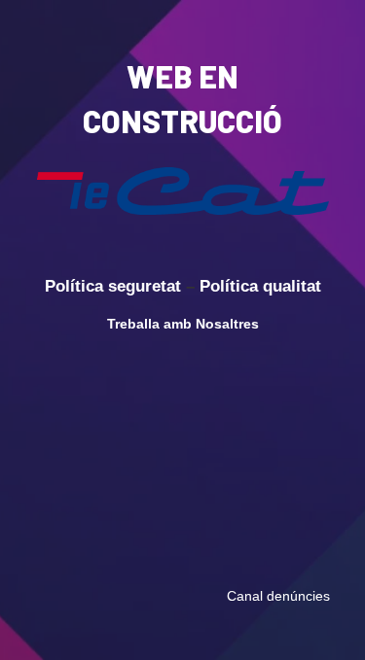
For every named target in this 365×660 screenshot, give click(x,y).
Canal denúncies (278, 596)
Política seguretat (113, 286)
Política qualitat (260, 286)
